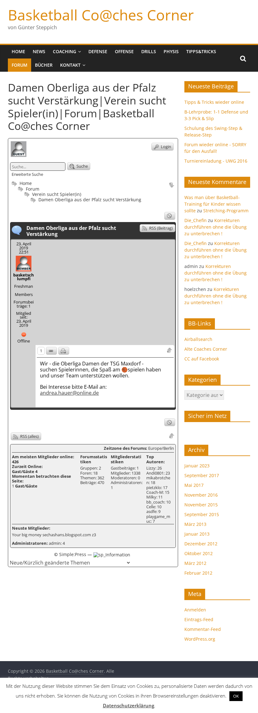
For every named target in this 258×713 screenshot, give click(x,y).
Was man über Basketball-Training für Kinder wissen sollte (212, 204)
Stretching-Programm (226, 211)
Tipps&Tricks (201, 51)
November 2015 (201, 505)
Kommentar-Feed (202, 629)
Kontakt (70, 65)
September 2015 (201, 514)
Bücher (44, 65)
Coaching (64, 51)
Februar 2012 (198, 573)
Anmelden (195, 610)
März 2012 (195, 563)
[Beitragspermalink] (51, 351)
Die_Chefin (195, 220)
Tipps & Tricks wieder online (214, 102)
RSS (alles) (29, 436)
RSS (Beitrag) (160, 228)
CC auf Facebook (201, 359)
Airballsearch (198, 339)
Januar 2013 (197, 534)
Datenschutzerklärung (128, 705)
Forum (19, 65)
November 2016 (201, 495)
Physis (171, 51)
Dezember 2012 (200, 544)
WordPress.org (199, 639)
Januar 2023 (197, 466)
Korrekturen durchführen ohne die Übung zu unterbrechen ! (215, 227)
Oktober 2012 (198, 553)
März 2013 (195, 524)
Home (18, 51)
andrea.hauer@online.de (69, 392)
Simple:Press (72, 554)
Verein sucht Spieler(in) (56, 194)
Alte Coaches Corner (205, 349)
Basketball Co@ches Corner (101, 15)
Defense (97, 51)
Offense (124, 51)
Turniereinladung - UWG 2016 (215, 161)
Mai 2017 (194, 485)
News (39, 51)
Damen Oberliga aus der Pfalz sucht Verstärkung (89, 200)
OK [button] (236, 696)
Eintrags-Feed (198, 619)
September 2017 (201, 475)
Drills (148, 51)
